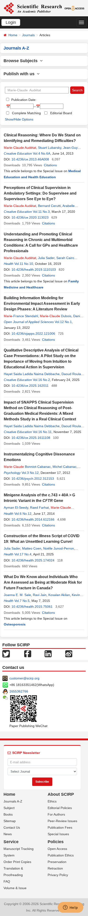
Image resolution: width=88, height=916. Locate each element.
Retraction (55, 868)
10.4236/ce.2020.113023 (30, 217)
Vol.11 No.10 (23, 264)
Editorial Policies (60, 808)
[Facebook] (27, 653)
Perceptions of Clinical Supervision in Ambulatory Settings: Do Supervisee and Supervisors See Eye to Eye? (40, 193)
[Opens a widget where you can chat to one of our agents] (70, 908)
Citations (50, 165)
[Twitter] (6, 653)
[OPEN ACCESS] (74, 8)
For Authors (56, 814)
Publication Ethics (61, 855)
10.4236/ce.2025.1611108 (30, 438)
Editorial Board (61, 113)
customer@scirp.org (24, 678)
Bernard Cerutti (49, 206)
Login (11, 22)
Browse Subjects (22, 60)
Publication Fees (60, 827)
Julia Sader (46, 258)
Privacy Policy (58, 875)
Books (8, 814)
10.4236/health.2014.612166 (32, 519)
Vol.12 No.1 (63, 322)
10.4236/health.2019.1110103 (33, 269)
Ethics (52, 801)
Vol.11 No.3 (41, 211)
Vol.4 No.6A (41, 153)
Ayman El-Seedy (16, 507)
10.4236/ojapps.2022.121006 (33, 333)
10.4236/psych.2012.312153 (32, 478)
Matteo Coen (31, 548)
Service (11, 841)
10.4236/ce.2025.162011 (30, 385)
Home (12, 35)
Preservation (57, 862)
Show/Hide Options (19, 119)
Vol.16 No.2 (41, 380)
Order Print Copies (17, 862)
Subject (9, 808)
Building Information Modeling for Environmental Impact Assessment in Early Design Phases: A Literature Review (42, 303)
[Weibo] (68, 653)
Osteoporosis (15, 624)
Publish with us (20, 73)
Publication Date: (23, 100)
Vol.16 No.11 (42, 432)
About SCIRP (61, 794)
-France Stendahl (21, 316)
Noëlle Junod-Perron (58, 548)
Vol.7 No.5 (22, 601)
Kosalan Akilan (59, 595)
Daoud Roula (71, 374)
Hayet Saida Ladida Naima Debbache (32, 374)
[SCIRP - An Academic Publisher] (33, 8)
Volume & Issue (15, 888)
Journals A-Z (13, 801)
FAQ (7, 881)
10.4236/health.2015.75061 (32, 606)
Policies (56, 841)
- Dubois (55, 316)
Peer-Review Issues (62, 821)
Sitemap (10, 821)
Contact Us (12, 827)
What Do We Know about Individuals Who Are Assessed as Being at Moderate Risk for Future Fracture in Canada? (43, 582)
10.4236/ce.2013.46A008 (30, 159)
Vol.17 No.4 (22, 554)
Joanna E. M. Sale (17, 595)
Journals (28, 35)
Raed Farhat (39, 507)
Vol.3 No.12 (30, 473)
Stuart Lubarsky (49, 147)
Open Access (57, 849)
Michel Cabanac (65, 467)
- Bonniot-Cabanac (27, 467)
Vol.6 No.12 (22, 513)
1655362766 (18, 691)
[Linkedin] (48, 653)
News (8, 834)
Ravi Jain (39, 595)
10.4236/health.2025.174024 (32, 560)
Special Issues (58, 834)
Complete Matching (26, 113)
